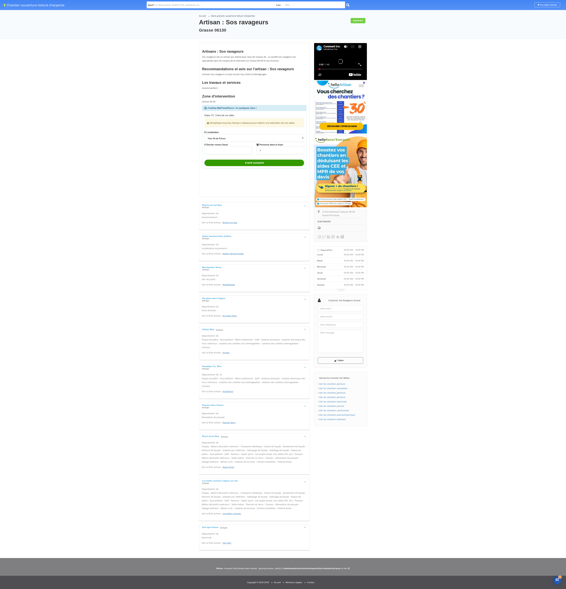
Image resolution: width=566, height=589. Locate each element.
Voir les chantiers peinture (332, 383)
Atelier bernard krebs (233, 253)
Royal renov (228, 467)
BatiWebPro (538, 571)
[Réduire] (550, 511)
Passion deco (229, 422)
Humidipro (228, 391)
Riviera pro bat (230, 222)
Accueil (202, 15)
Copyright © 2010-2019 (258, 582)
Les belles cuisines (232, 513)
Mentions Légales (294, 582)
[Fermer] (556, 511)
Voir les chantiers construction (334, 410)
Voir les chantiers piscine (331, 406)
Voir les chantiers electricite (333, 401)
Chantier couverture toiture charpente (35, 5)
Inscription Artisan (548, 5)
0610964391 (325, 221)
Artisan (226, 352)
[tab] (254, 206)
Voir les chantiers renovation (333, 388)
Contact (310, 582)
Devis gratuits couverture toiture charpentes (233, 15)
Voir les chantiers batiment (332, 419)
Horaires (341, 290)
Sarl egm (227, 543)
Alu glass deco (230, 315)
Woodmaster (229, 284)
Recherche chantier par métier (334, 378)
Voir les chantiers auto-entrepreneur (337, 414)
